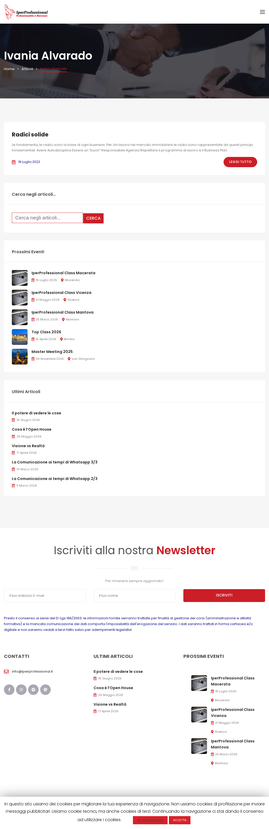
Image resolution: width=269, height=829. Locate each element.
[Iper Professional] (26, 11)
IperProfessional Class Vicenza (61, 292)
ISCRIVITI (224, 595)
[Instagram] (21, 689)
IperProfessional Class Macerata (63, 273)
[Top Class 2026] (20, 336)
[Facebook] (9, 689)
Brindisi (69, 339)
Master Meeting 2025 (52, 351)
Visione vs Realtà (28, 445)
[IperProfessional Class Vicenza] (20, 297)
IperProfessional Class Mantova (63, 312)
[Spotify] (33, 689)
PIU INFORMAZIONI (150, 820)
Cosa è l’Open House (31, 429)
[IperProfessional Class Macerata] (20, 277)
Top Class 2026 (46, 332)
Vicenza (73, 300)
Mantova (72, 319)
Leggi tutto (240, 161)
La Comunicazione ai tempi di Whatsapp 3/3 (54, 462)
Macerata (72, 280)
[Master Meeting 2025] (20, 356)
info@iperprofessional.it (32, 671)
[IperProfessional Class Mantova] (20, 317)
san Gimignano (83, 359)
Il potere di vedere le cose (36, 413)
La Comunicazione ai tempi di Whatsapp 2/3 (54, 478)
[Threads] (45, 689)
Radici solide (30, 134)
